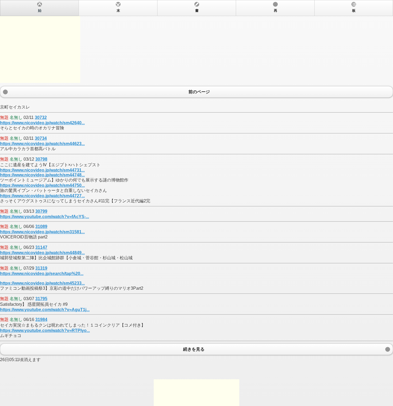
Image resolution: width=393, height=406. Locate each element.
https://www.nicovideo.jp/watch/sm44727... (42, 196)
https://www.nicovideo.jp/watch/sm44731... (42, 170)
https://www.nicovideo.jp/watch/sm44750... (42, 185)
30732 (41, 117)
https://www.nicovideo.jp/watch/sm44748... (42, 175)
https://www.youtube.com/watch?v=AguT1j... (45, 309)
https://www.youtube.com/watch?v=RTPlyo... (45, 330)
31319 (41, 268)
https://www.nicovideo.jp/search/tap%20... (41, 273)
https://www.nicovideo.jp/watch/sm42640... (42, 123)
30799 (41, 211)
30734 (41, 138)
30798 (41, 159)
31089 (41, 226)
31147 (41, 247)
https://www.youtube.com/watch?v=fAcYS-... (44, 216)
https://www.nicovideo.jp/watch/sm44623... (42, 143)
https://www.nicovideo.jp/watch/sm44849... (42, 252)
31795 (41, 298)
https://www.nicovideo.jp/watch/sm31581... (42, 232)
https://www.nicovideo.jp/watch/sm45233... (42, 283)
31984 (41, 319)
